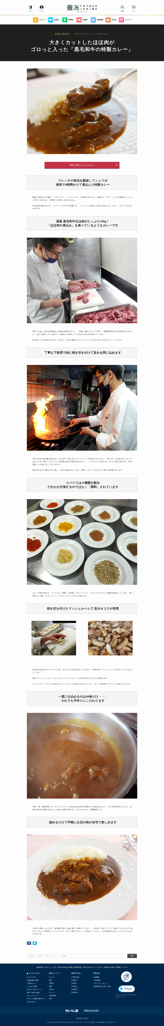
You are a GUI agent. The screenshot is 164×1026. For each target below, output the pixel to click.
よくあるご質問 (32, 986)
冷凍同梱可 (52, 995)
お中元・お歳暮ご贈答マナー (36, 998)
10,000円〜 (74, 989)
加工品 (114, 20)
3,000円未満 (75, 977)
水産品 (56, 20)
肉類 (50, 986)
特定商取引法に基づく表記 (102, 986)
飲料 (50, 998)
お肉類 (85, 20)
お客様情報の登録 (32, 980)
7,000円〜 (74, 986)
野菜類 (70, 20)
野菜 (50, 980)
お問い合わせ (31, 1002)
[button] (126, 989)
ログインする (31, 977)
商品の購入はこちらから (82, 165)
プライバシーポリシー (100, 983)
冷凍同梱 (100, 20)
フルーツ (42, 20)
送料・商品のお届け (33, 992)
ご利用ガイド (31, 983)
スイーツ (128, 20)
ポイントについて (32, 995)
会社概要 (96, 977)
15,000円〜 (74, 992)
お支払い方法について (34, 989)
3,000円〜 (74, 980)
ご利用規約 (97, 980)
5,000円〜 (74, 983)
